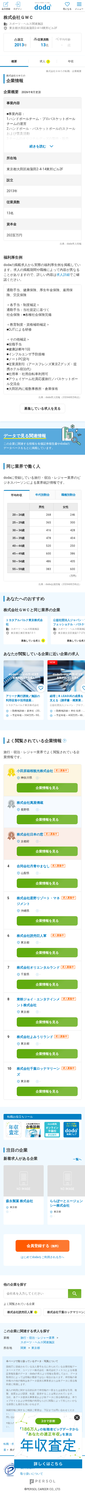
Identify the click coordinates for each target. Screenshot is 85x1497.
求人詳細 (63, 275)
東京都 (35, 1348)
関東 (23, 1348)
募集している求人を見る (42, 408)
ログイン (17, 9)
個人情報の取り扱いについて (31, 1470)
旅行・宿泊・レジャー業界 (38, 1337)
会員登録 (6, 9)
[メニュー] (79, 6)
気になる (67, 9)
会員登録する (43, 1246)
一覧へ (77, 1159)
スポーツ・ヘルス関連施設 (38, 1342)
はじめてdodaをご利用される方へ (42, 1257)
